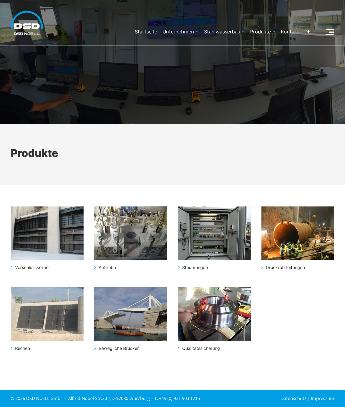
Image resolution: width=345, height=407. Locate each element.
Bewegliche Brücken (119, 348)
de (307, 32)
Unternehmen (178, 32)
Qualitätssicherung (201, 348)
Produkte (260, 32)
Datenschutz (293, 398)
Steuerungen (195, 267)
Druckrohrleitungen (285, 267)
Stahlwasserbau (222, 32)
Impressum (322, 398)
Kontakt (290, 32)
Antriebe (107, 267)
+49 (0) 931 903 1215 (179, 398)
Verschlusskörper (32, 267)
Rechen (22, 348)
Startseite (146, 32)
